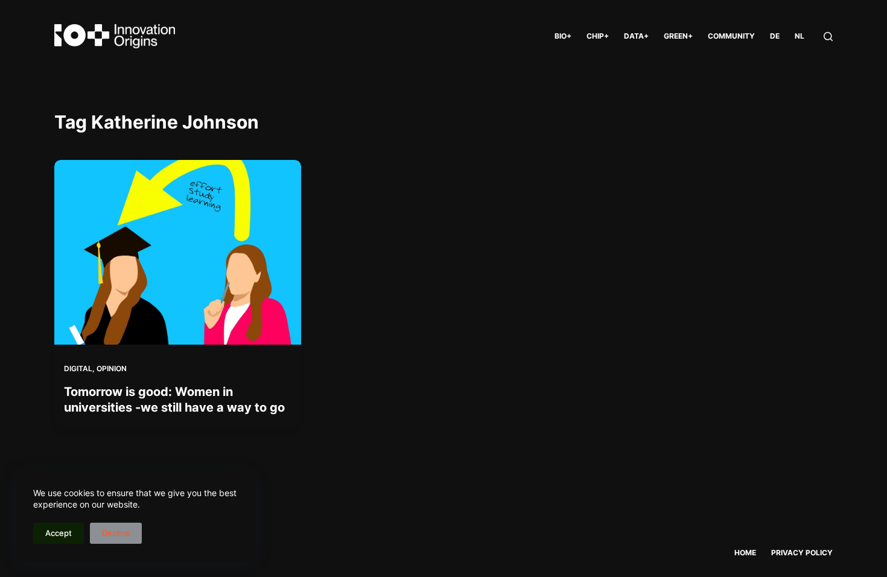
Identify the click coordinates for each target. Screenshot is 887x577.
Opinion (112, 368)
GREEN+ (678, 35)
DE (775, 35)
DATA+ (636, 35)
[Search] (828, 36)
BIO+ (563, 35)
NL (799, 35)
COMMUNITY (731, 35)
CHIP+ (598, 35)
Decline (116, 533)
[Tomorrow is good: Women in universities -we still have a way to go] (177, 252)
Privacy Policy (802, 552)
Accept (58, 533)
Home (745, 552)
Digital (78, 368)
